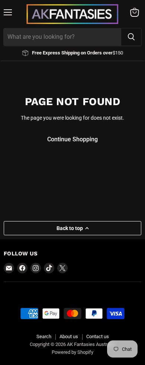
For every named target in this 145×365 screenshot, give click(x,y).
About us (68, 336)
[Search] (131, 36)
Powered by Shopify (72, 352)
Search (43, 336)
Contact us (97, 336)
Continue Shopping (72, 139)
